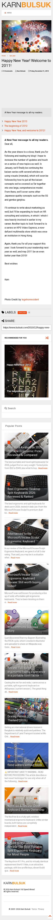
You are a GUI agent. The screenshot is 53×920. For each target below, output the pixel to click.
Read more (42, 468)
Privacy (41, 909)
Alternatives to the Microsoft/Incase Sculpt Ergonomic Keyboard (23, 537)
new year (12, 56)
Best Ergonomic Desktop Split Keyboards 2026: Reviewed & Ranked (24, 492)
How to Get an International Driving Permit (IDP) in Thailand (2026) (25, 716)
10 (9, 838)
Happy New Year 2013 (15, 121)
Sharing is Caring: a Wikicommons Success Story (23, 627)
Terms (34, 909)
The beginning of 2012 (16, 126)
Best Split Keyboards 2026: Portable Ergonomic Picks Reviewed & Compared (25, 451)
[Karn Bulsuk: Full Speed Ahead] (26, 6)
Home (4, 56)
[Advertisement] (17, 91)
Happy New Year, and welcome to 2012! (24, 130)
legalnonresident (30, 299)
